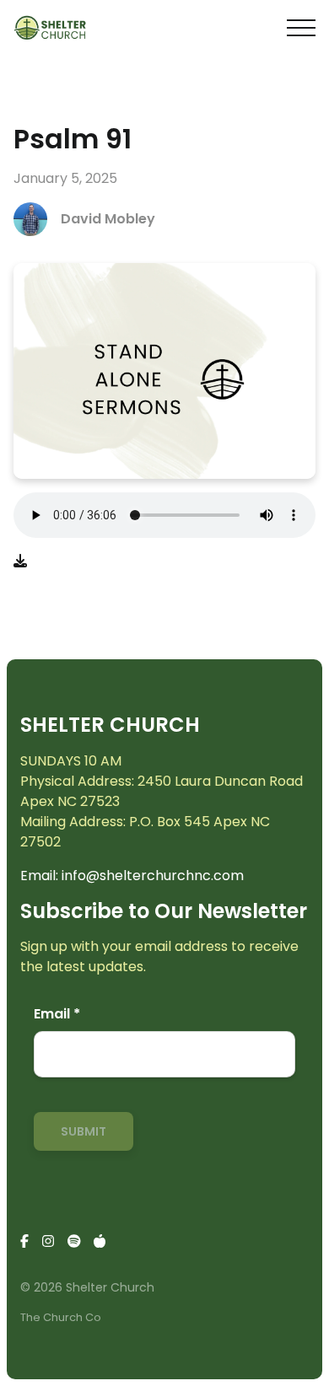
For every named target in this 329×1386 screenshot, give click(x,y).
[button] (301, 27)
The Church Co (60, 1317)
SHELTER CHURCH (110, 725)
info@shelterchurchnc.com (153, 875)
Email (57, 1013)
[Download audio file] (20, 561)
